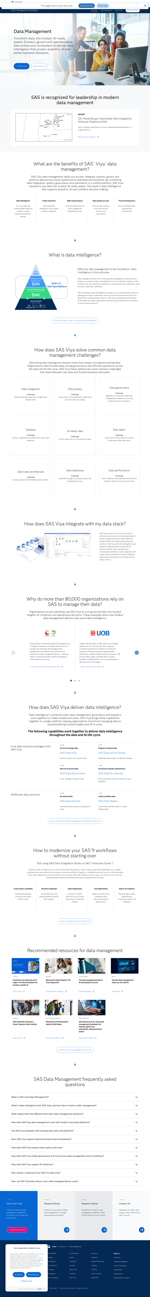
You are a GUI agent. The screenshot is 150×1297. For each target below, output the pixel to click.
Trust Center (53, 1288)
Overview (94, 10)
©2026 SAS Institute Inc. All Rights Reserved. (74, 1288)
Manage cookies (26, 1281)
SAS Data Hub (68, 752)
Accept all (19, 1275)
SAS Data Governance (73, 773)
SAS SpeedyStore (70, 801)
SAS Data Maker (107, 801)
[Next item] (137, 653)
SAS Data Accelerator (111, 773)
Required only (33, 1275)
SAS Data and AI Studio (112, 752)
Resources (118, 10)
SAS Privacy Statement (36, 1260)
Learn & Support (106, 10)
